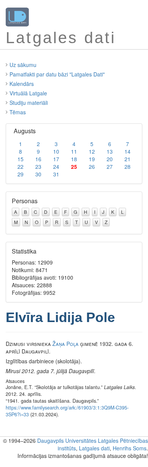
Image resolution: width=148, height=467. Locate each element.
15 (20, 159)
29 (20, 174)
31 (56, 174)
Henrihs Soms (129, 448)
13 (110, 151)
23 (38, 166)
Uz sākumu (22, 64)
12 (92, 151)
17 (56, 159)
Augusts (25, 130)
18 (74, 159)
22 (20, 166)
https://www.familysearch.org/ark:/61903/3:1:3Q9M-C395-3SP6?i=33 (67, 411)
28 (127, 166)
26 (92, 166)
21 (127, 159)
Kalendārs (21, 83)
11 (74, 151)
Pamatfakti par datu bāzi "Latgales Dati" (57, 74)
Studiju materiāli (28, 102)
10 (56, 151)
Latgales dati (94, 448)
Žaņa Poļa (65, 343)
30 (38, 174)
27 (110, 166)
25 (74, 166)
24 (56, 166)
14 (127, 151)
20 (110, 159)
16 (38, 159)
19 (92, 159)
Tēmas (17, 112)
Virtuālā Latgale (28, 93)
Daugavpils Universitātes (66, 440)
